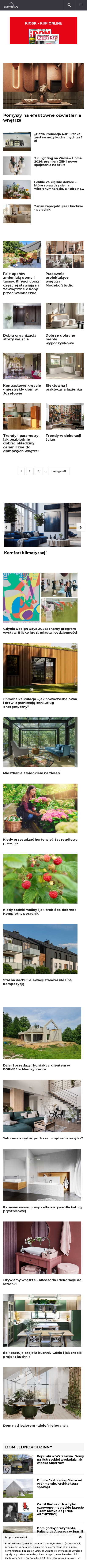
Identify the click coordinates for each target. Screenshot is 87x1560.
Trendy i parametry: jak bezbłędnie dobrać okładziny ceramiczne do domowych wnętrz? (21, 443)
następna (58, 471)
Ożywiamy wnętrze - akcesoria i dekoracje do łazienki (42, 1282)
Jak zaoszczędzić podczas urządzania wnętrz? (43, 1138)
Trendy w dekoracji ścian (63, 437)
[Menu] (81, 5)
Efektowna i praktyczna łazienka (64, 387)
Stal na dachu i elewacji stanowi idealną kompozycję (37, 982)
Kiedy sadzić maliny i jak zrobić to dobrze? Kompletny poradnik (39, 911)
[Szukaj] (69, 5)
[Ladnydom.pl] (11, 5)
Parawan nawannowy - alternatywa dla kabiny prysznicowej (42, 1209)
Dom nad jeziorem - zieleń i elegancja (35, 1425)
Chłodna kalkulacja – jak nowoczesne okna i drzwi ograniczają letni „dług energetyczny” (40, 703)
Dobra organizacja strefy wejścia (19, 337)
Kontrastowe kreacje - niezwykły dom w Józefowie (22, 389)
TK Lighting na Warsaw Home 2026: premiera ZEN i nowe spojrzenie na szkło (58, 161)
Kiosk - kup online (43, 23)
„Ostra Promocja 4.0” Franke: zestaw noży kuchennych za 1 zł (58, 137)
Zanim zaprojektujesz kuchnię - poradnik (58, 207)
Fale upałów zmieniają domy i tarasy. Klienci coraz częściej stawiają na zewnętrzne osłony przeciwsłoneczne (21, 283)
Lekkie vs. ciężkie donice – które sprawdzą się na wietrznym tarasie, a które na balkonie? (57, 187)
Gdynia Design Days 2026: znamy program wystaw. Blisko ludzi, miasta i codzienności (40, 630)
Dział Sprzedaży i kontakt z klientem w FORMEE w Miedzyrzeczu (36, 1067)
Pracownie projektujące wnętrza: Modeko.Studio (59, 279)
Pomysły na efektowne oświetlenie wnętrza (42, 118)
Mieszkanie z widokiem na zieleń (31, 773)
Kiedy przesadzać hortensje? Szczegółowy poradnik (40, 841)
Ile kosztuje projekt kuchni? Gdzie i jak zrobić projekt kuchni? (42, 1354)
